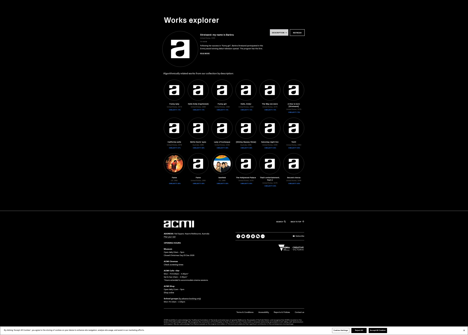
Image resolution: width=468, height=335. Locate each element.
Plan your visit (170, 237)
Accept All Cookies (378, 330)
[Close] (464, 330)
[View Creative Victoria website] (291, 248)
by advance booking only (189, 299)
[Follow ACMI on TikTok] (248, 236)
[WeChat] (258, 236)
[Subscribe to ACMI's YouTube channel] (243, 236)
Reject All (359, 330)
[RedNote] (263, 236)
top (296, 222)
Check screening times (173, 265)
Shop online (169, 293)
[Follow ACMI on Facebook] (238, 236)
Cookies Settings (340, 330)
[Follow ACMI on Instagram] (253, 236)
